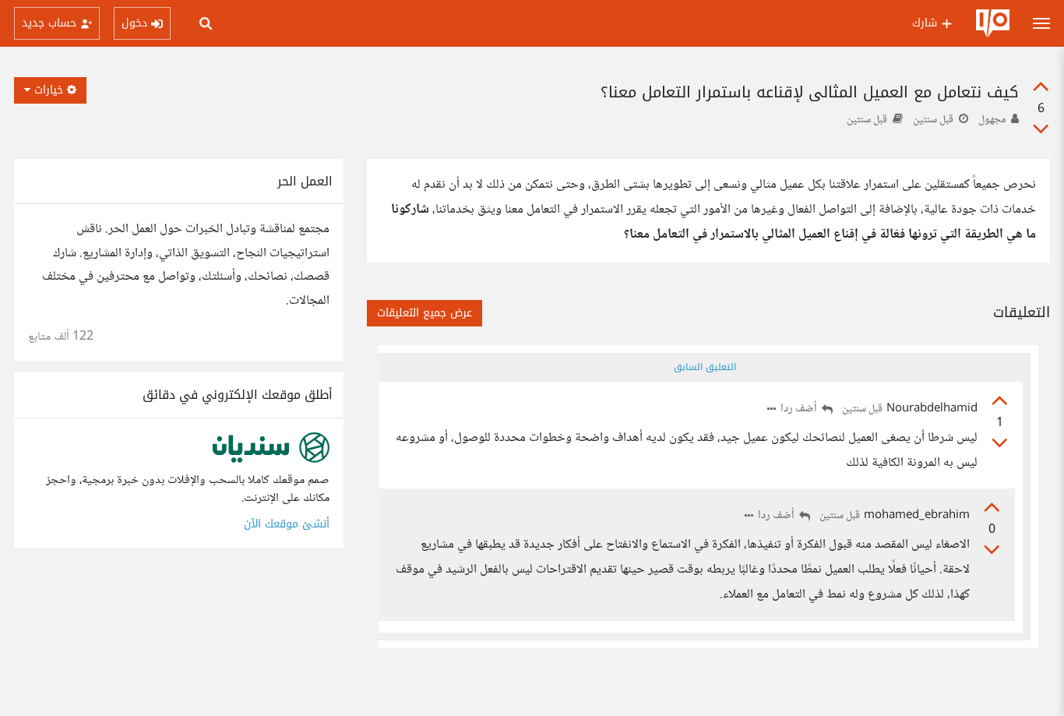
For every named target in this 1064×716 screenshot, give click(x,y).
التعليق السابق (705, 367)
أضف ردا (799, 409)
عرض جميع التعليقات (424, 312)
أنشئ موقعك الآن (286, 523)
